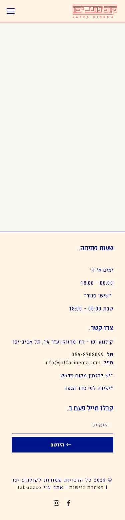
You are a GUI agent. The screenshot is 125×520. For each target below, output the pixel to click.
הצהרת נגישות (86, 487)
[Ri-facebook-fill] (68, 503)
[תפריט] (10, 11)
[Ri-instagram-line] (56, 503)
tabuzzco (30, 487)
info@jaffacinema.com (73, 362)
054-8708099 (88, 354)
